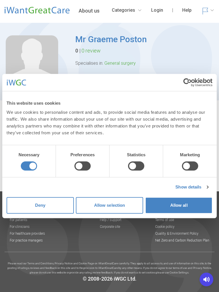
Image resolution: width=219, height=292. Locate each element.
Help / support (110, 220)
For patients (18, 220)
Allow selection (109, 205)
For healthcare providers (27, 234)
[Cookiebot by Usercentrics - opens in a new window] (187, 82)
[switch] (82, 166)
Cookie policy (165, 227)
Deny (40, 205)
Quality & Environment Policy (176, 234)
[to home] (37, 12)
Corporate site (110, 227)
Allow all (179, 205)
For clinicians (20, 227)
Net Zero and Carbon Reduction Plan (182, 240)
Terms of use (164, 220)
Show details (188, 186)
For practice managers (26, 240)
